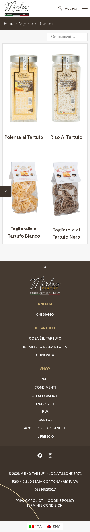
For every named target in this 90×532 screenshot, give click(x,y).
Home (9, 23)
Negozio (25, 23)
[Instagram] (50, 455)
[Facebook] (40, 455)
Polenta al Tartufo (24, 137)
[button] (67, 8)
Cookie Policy (61, 500)
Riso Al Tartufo (66, 137)
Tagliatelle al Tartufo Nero (66, 233)
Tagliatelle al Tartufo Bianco (24, 232)
